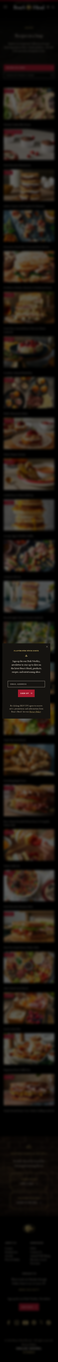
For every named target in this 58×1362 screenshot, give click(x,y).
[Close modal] (47, 647)
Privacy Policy (35, 711)
